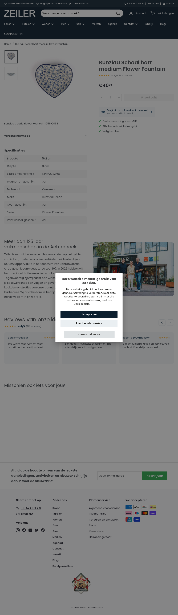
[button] (89, 334)
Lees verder (97, 304)
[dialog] (89, 307)
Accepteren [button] (89, 314)
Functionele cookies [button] (89, 323)
